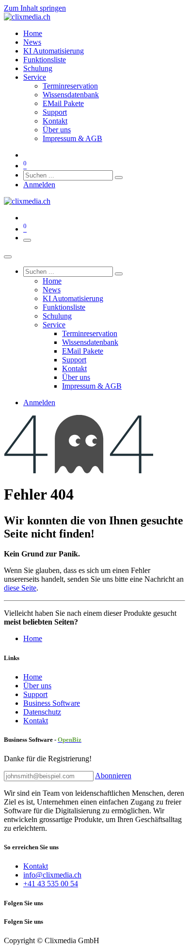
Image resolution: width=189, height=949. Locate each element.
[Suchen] (119, 177)
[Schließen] (8, 256)
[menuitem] (32, 33)
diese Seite (20, 588)
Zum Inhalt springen (35, 8)
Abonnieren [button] (113, 775)
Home (32, 638)
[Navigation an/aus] (27, 240)
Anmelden (39, 184)
